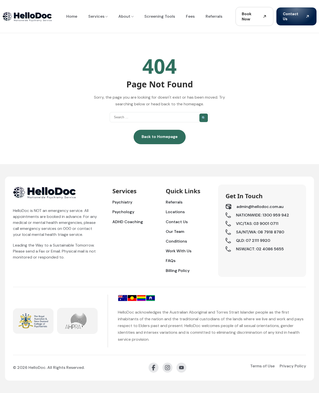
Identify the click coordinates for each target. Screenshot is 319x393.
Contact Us (290, 16)
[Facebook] (154, 368)
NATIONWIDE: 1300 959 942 (262, 215)
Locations (175, 211)
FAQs (170, 260)
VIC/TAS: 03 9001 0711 (257, 223)
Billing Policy (178, 270)
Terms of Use (262, 366)
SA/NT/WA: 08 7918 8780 (260, 232)
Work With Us (178, 251)
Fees (190, 16)
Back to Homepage (160, 136)
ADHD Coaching (127, 221)
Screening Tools (159, 16)
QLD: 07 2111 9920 (253, 240)
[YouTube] (181, 368)
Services (96, 16)
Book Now (246, 16)
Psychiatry (122, 202)
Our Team (175, 231)
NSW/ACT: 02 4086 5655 (260, 249)
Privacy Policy (293, 366)
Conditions (176, 241)
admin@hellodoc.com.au (260, 206)
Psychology (123, 211)
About (124, 16)
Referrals (214, 16)
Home (71, 16)
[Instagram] (167, 368)
